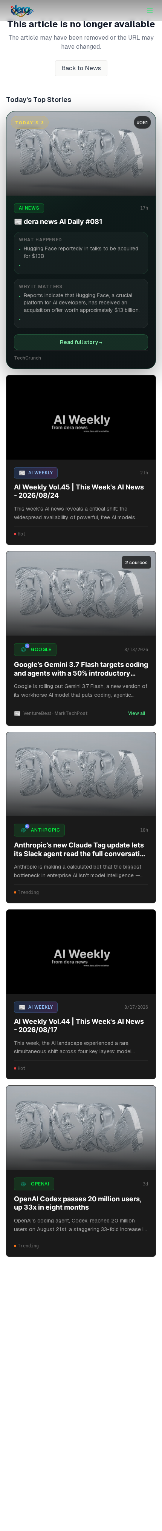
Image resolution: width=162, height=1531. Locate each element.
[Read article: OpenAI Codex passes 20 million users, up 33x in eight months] (81, 1128)
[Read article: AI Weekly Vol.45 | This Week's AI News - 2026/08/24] (81, 417)
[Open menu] (150, 11)
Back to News (81, 68)
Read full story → (81, 342)
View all (136, 713)
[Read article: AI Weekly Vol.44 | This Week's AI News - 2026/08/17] (81, 952)
